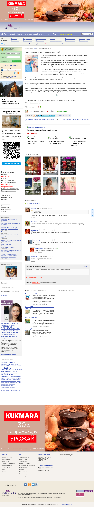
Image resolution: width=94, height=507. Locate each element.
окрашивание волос (8, 374)
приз (7, 379)
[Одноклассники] (29, 484)
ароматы (30, 100)
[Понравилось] (51, 208)
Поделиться (4, 295)
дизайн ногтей (14, 364)
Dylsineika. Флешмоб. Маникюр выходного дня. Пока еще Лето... (9, 228)
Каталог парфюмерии (8, 182)
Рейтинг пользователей (8, 463)
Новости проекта (50, 43)
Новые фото (5, 184)
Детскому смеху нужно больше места (11, 112)
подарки (3, 378)
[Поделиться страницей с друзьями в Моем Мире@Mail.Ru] (38, 115)
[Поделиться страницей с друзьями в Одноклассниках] (34, 115)
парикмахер (5, 376)
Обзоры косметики (7, 43)
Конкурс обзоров (7, 187)
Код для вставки (62, 115)
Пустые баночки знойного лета (9, 232)
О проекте (21, 493)
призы (10, 379)
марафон (15, 371)
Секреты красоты (70, 41)
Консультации (5, 207)
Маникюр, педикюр (56, 41)
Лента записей (9, 34)
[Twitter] (33, 484)
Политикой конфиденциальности (8, 76)
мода (10, 373)
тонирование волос (5, 385)
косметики (28, 34)
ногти (19, 373)
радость (18, 381)
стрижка (6, 383)
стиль (2, 383)
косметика (4, 369)
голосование (4, 364)
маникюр (8, 371)
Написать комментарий (33, 203)
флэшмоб (14, 390)
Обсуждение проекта (8, 191)
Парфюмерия (15, 41)
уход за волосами (8, 387)
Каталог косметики (7, 180)
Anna (34, 48)
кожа (2, 367)
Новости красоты (70, 39)
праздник (3, 379)
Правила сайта (53, 493)
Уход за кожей (27, 39)
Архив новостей (5, 204)
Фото (48, 34)
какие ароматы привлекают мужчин (44, 100)
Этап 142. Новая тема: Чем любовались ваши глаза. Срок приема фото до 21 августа (9, 256)
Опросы (3, 211)
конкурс (7, 367)
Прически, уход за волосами (27, 465)
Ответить (33, 217)
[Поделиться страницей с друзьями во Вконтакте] (36, 115)
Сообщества (5, 176)
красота (11, 369)
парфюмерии (39, 34)
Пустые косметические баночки (8, 381)
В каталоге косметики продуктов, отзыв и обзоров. (44, 459)
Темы (21, 455)
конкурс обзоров (16, 367)
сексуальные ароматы (62, 100)
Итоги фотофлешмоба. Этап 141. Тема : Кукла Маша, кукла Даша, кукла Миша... (11, 236)
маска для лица (4, 373)
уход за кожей (4, 388)
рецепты (7, 382)
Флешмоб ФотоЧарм (5, 390)
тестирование (12, 383)
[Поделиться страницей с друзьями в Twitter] (40, 115)
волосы (12, 362)
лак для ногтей (18, 369)
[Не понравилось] (49, 208)
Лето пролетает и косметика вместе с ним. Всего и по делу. (11, 251)
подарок (8, 378)
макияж (2, 371)
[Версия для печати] (69, 116)
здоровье (8, 365)
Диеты (3, 205)
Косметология (27, 41)
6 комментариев (62, 111)
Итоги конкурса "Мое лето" (8, 247)
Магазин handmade (66, 34)
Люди (55, 34)
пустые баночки (16, 379)
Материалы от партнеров (10, 189)
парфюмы (73, 100)
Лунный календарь (6, 209)
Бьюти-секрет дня (35, 103)
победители (18, 376)
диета (9, 364)
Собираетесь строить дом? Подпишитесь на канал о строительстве (10, 101)
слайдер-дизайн (13, 382)
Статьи (59, 43)
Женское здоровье (84, 39)
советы (19, 382)
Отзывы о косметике (21, 43)
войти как (36, 283)
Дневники (4, 174)
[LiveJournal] (36, 484)
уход (12, 385)
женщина (3, 365)
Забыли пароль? (5, 61)
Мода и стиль (40, 41)
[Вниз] (92, 215)
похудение (18, 378)
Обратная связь (31, 493)
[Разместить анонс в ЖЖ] (52, 115)
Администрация (6, 197)
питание (13, 376)
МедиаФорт (13, 496)
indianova (33, 208)
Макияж (52, 39)
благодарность (4, 362)
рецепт (2, 382)
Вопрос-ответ (66, 43)
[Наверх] (92, 210)
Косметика (14, 39)
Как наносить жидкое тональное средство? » (76, 119)
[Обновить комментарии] (92, 212)
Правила (4, 199)
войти (30, 279)
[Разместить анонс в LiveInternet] (45, 115)
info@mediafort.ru (57, 497)
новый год (14, 373)
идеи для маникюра (16, 365)
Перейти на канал (10, 163)
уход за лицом (11, 388)
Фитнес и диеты (83, 41)
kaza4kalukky (36, 240)
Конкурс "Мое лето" (6, 244)
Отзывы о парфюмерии (36, 43)
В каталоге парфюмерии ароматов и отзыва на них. (45, 469)
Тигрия (11, 278)
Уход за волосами (41, 39)
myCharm (5, 455)
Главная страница (7, 172)
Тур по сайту (5, 195)
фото (20, 390)
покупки (13, 378)
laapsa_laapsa (34, 230)
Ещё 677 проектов (32, 133)
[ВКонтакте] (25, 484)
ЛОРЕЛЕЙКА (34, 221)
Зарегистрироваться (34, 277)
